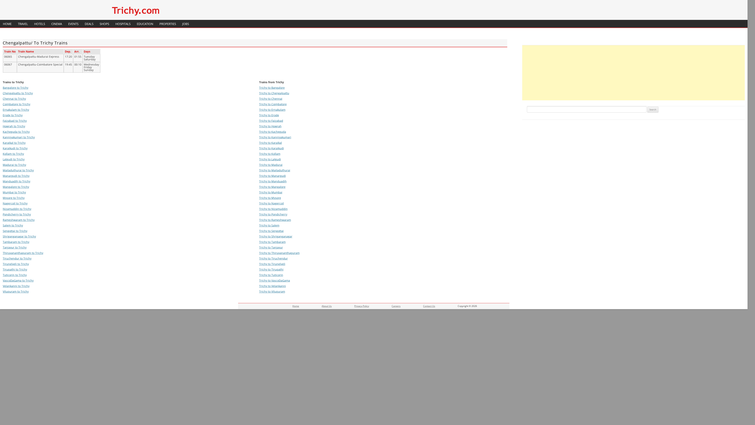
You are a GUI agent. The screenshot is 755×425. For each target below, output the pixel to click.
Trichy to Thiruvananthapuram (279, 253)
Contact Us (429, 306)
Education (145, 24)
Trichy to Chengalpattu (274, 93)
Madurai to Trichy (14, 165)
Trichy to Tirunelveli (272, 264)
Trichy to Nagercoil (271, 203)
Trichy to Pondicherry (273, 214)
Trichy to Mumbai (270, 192)
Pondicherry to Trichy (17, 214)
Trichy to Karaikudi (271, 148)
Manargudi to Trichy (16, 176)
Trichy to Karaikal (270, 143)
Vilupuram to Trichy (16, 291)
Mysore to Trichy (14, 198)
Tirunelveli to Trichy (16, 264)
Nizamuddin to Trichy (17, 209)
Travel (23, 24)
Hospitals (123, 24)
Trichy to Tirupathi (271, 269)
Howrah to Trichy (14, 126)
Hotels (39, 24)
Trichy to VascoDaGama (274, 280)
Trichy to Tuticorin (271, 275)
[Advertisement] (633, 72)
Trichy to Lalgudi (270, 159)
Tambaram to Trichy (16, 242)
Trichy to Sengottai (271, 231)
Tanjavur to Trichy (15, 247)
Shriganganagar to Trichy (19, 236)
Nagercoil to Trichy (15, 203)
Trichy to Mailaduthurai (274, 170)
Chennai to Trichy (14, 99)
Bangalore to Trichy (15, 88)
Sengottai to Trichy (15, 231)
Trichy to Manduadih (273, 181)
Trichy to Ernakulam (272, 110)
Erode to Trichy (13, 115)
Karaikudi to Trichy (15, 148)
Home (7, 24)
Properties (167, 24)
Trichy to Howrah (270, 126)
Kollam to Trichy (13, 154)
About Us (327, 306)
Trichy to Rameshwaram (275, 220)
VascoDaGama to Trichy (18, 280)
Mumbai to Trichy (14, 192)
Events (73, 24)
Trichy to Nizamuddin (273, 209)
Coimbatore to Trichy (16, 104)
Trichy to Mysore (270, 198)
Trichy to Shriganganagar (275, 236)
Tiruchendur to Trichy (17, 258)
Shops (104, 24)
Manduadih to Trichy (16, 181)
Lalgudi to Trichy (14, 159)
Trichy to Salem (269, 225)
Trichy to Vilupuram (272, 291)
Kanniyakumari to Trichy (19, 137)
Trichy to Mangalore (272, 187)
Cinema (56, 24)
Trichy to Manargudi (272, 176)
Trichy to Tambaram (272, 242)
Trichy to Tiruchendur (273, 258)
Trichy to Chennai (270, 99)
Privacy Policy (361, 306)
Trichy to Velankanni (272, 286)
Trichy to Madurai (271, 165)
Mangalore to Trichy (16, 187)
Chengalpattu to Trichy (18, 93)
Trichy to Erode (269, 115)
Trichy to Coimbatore (273, 104)
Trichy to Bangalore (272, 88)
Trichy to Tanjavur (271, 247)
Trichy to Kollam (269, 154)
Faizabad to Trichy (15, 121)
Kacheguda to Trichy (16, 132)
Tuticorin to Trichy (15, 275)
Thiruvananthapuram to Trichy (23, 253)
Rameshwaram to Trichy (19, 220)
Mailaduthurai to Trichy (18, 170)
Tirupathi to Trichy (15, 269)
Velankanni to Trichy (16, 286)
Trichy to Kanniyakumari (275, 137)
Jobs (185, 24)
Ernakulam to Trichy (16, 110)
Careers (396, 306)
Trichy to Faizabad (271, 121)
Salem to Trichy (13, 225)
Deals (89, 24)
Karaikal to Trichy (14, 143)
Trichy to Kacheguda (272, 132)
